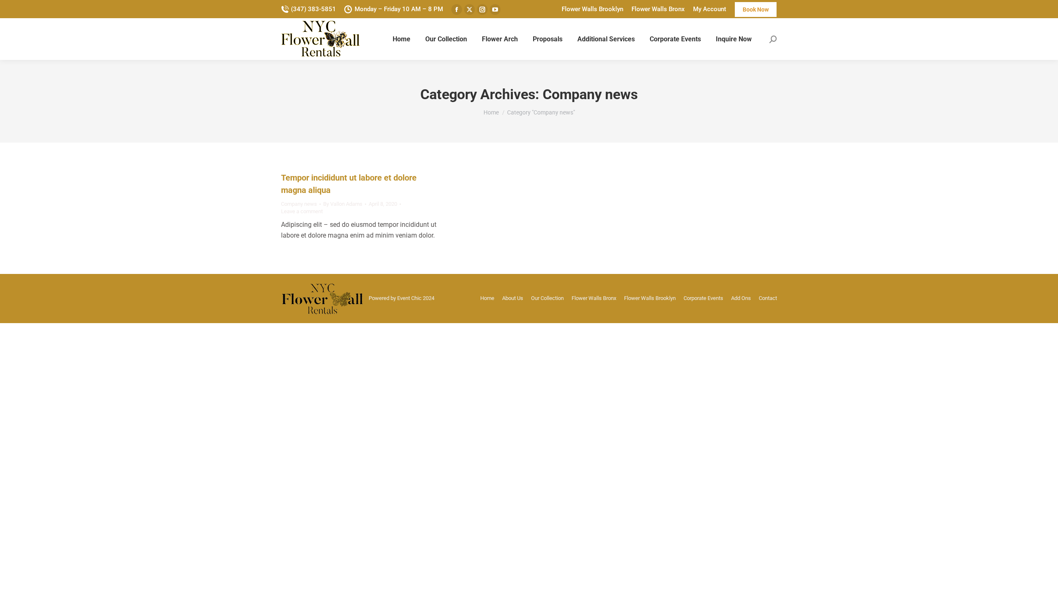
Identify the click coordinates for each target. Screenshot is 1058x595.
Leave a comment (302, 211)
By (342, 204)
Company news (299, 204)
